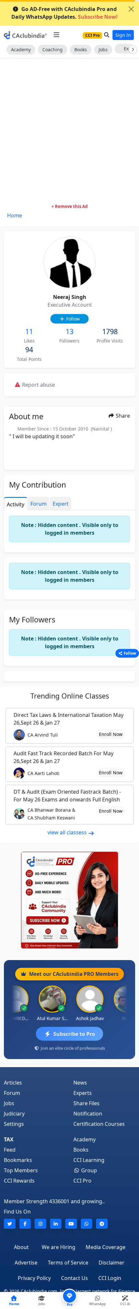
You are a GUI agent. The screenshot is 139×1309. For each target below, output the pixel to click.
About (21, 1247)
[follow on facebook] (25, 1224)
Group (88, 1170)
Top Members (21, 1170)
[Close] (131, 9)
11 (29, 331)
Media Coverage (105, 1247)
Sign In (123, 35)
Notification (87, 1113)
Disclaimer (111, 1262)
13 (69, 331)
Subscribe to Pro (74, 1033)
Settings (14, 1123)
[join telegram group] (102, 1224)
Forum (12, 1092)
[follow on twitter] (10, 1224)
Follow (72, 319)
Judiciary (14, 1113)
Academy (21, 49)
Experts (82, 1092)
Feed (10, 1149)
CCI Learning (88, 1160)
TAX (9, 1139)
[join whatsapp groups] (86, 1224)
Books (80, 49)
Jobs (103, 49)
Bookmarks (18, 1160)
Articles (13, 1082)
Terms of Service (68, 1262)
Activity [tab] (15, 504)
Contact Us (74, 1278)
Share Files (86, 1103)
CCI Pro (82, 1180)
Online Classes (69, 695)
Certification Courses (99, 1123)
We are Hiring (58, 1247)
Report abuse (38, 384)
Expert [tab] (61, 503)
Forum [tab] (38, 503)
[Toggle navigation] (56, 34)
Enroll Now (111, 734)
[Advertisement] (69, 131)
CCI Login (109, 1278)
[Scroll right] (131, 49)
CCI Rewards (19, 1180)
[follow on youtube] (71, 1224)
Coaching (52, 49)
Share (122, 415)
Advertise (26, 1262)
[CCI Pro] (69, 900)
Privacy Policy (34, 1278)
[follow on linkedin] (56, 1224)
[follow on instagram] (40, 1224)
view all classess (68, 832)
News (80, 1082)
